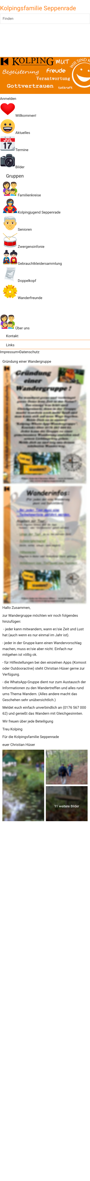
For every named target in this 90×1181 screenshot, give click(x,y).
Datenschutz (29, 352)
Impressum (9, 352)
